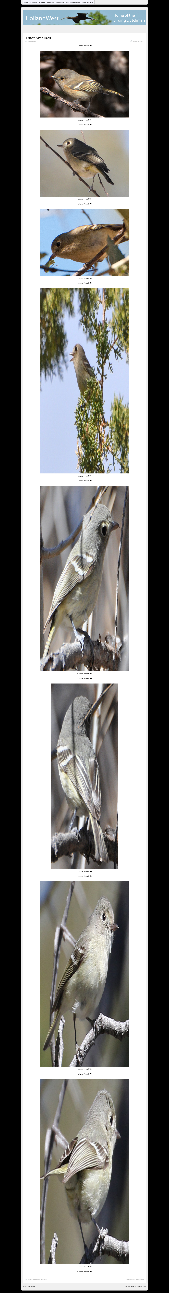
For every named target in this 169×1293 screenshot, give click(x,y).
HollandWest (31, 1286)
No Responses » (138, 41)
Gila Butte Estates (73, 2)
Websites (50, 2)
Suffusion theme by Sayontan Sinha (135, 1286)
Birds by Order (87, 2)
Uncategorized (32, 41)
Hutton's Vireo (140, 1279)
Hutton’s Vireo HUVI (38, 38)
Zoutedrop (37, 1279)
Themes (42, 2)
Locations (60, 2)
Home (26, 2)
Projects (33, 2)
